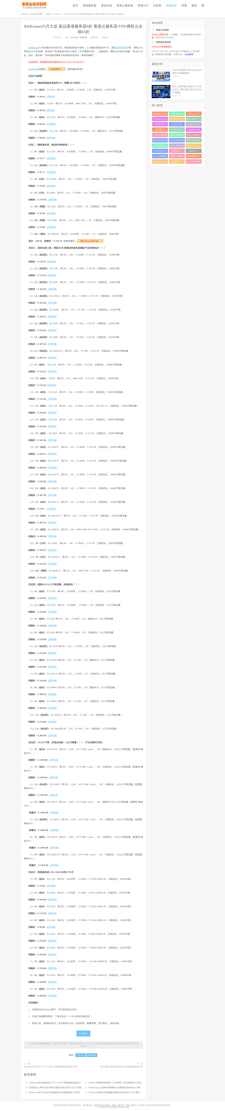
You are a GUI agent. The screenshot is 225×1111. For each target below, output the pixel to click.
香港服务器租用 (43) (177, 130)
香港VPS (143, 5)
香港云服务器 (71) (193, 119)
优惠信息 (171, 5)
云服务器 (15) (176, 161)
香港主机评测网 (33, 5)
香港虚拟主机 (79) (177, 119)
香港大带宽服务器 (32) (160, 140)
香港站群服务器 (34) (177, 135)
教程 (194, 5)
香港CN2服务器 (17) (177, 156)
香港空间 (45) (160, 130)
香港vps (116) (193, 114)
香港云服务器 (125, 5)
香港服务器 (89, 5)
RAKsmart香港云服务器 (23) (193, 140)
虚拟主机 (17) (193, 151)
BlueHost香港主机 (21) (177, 146)
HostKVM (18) (160, 151)
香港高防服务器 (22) (160, 146)
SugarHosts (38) (194, 130)
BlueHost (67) (160, 124)
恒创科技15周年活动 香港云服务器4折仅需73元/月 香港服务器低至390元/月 (64, 1087)
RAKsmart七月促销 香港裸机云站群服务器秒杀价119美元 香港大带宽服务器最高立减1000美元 (133, 1087)
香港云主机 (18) (193, 146)
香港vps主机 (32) (193, 135)
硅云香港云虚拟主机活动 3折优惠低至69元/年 (121, 1067)
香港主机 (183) (177, 114)
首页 (75, 5)
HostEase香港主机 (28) (177, 140)
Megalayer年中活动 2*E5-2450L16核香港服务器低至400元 (51, 1067)
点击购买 (168, 37)
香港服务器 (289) (160, 114)
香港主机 (106, 5)
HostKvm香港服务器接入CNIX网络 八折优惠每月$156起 (115, 1083)
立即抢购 (50, 96)
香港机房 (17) (176, 151)
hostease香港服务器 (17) (160, 156)
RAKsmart (57, 14)
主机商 (157, 5)
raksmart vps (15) (160, 161)
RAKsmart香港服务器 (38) (160, 135)
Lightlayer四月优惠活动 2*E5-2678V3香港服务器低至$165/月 (57, 1083)
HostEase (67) (177, 124)
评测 (184, 5)
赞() (84, 1033)
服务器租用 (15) (193, 156)
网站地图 (125, 1107)
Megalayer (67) (193, 124)
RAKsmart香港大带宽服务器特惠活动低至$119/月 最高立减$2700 (119, 1092)
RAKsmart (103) (160, 119)
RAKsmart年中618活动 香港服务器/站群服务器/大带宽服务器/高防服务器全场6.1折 (68, 1092)
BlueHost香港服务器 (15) (194, 162)
